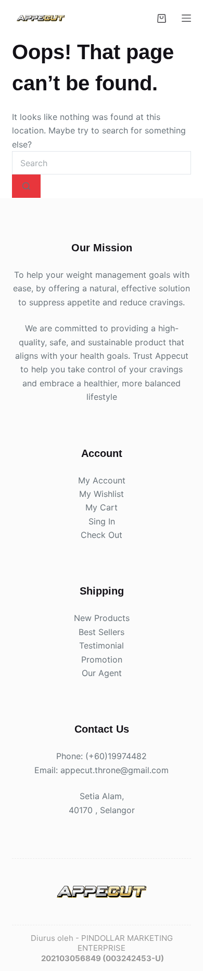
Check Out (101, 535)
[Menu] (186, 18)
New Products (102, 618)
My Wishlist (101, 494)
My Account (101, 480)
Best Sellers (101, 631)
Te (83, 645)
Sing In (101, 521)
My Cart (101, 507)
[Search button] (26, 186)
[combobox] (101, 162)
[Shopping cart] (161, 18)
